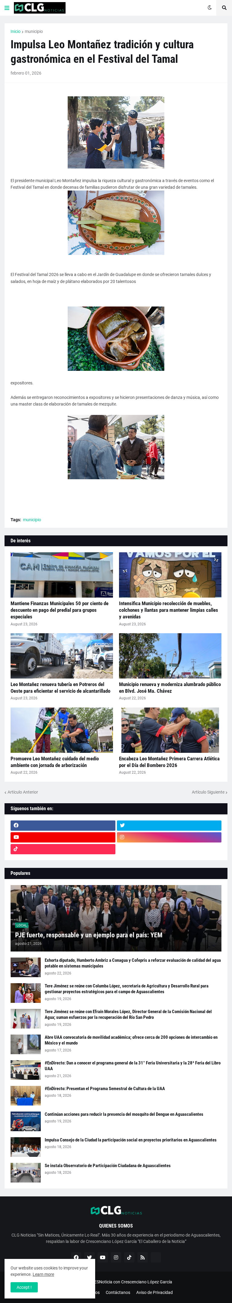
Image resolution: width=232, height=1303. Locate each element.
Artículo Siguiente (208, 792)
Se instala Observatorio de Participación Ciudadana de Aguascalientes (108, 1165)
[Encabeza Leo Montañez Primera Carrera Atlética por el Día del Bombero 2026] (170, 730)
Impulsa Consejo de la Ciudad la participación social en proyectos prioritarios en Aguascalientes (131, 1140)
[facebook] (63, 825)
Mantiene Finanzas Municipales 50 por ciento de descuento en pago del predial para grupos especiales (59, 610)
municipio (34, 31)
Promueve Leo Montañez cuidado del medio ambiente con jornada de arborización (55, 762)
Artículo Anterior (23, 792)
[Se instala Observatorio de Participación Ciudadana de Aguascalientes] (26, 1173)
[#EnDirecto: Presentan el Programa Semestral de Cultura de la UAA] (26, 1096)
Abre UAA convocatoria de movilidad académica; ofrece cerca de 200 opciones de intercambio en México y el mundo (131, 1040)
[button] (7, 8)
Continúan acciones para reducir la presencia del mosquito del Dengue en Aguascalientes (124, 1114)
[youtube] (63, 837)
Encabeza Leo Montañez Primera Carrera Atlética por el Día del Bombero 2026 (169, 762)
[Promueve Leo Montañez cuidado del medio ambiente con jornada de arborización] (62, 730)
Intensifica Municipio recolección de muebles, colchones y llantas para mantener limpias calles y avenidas (168, 610)
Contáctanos (118, 1292)
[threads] (169, 849)
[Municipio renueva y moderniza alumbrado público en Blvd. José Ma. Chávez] (170, 656)
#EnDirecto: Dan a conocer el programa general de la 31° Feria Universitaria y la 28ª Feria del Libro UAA (133, 1066)
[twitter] (169, 825)
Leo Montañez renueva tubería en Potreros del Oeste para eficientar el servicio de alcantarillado (60, 687)
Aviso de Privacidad (154, 1292)
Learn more (43, 1274)
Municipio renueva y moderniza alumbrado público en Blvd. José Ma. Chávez (170, 687)
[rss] (142, 1257)
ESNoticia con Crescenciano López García (133, 1281)
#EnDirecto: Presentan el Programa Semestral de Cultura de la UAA (105, 1088)
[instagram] (169, 837)
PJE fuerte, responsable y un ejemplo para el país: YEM (89, 935)
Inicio (16, 31)
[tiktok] (63, 849)
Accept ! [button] (24, 1287)
